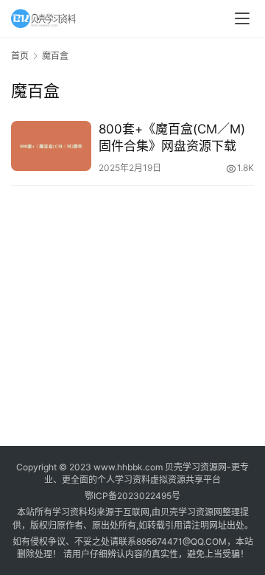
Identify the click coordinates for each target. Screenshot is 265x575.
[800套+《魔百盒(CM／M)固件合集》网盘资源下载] (51, 146)
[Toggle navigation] (242, 18)
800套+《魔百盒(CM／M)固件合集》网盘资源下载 (172, 137)
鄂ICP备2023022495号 (132, 495)
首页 (20, 55)
